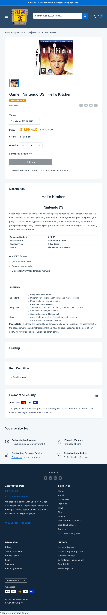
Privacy (9, 547)
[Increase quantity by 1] (39, 145)
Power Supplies (65, 568)
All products (18, 32)
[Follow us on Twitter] (50, 478)
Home (7, 32)
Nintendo (14, 105)
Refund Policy (12, 555)
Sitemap (62, 516)
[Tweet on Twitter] (91, 105)
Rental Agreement (13, 568)
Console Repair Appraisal (70, 551)
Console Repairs (66, 547)
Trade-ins (62, 503)
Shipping (9, 564)
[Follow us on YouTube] (60, 478)
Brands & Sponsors (67, 525)
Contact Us (63, 499)
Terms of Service (13, 551)
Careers (62, 529)
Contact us (16, 457)
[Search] (85, 16)
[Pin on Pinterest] (86, 105)
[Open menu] (6, 17)
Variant (12, 115)
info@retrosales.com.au (16, 496)
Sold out (31, 162)
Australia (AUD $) (14, 580)
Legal (8, 560)
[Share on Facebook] (81, 105)
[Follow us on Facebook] (45, 478)
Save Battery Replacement (71, 560)
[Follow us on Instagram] (55, 478)
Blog (60, 512)
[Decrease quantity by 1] (23, 145)
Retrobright (63, 564)
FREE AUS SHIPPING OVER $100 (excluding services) (53, 2)
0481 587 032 (12, 491)
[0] (99, 16)
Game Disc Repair (66, 555)
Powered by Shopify (14, 603)
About (61, 495)
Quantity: (14, 145)
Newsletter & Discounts (69, 520)
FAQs (60, 508)
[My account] (94, 16)
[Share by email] (96, 105)
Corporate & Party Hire (69, 533)
